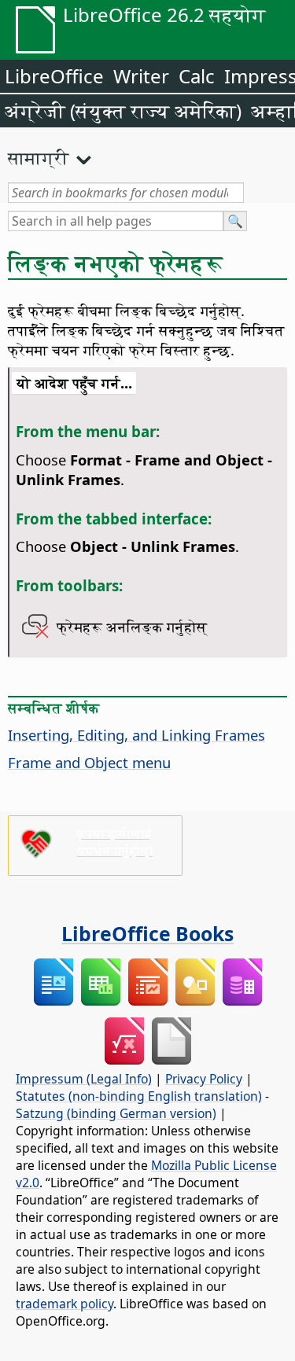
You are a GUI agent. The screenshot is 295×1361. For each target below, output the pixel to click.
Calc (197, 76)
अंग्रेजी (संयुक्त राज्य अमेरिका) (123, 110)
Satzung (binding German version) (116, 1113)
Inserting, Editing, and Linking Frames (136, 735)
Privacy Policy (203, 1078)
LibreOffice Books (147, 933)
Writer (141, 76)
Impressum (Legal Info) (84, 1078)
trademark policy (64, 1303)
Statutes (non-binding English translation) (139, 1096)
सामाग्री (38, 157)
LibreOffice (54, 76)
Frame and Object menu (89, 762)
